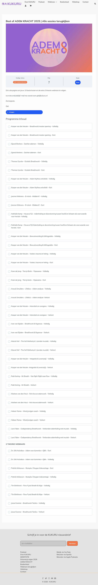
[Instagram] (49, 578)
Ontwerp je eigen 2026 (28, 559)
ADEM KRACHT (26, 562)
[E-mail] (55, 578)
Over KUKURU (25, 554)
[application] (56, 2)
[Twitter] (46, 578)
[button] (95, 4)
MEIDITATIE (24, 557)
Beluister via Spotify (64, 554)
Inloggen (11, 112)
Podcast (23, 552)
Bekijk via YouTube (64, 552)
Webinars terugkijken (28, 567)
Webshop (23, 569)
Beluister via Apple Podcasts (67, 557)
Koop (77, 82)
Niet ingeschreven (20, 82)
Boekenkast (24, 564)
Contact (23, 572)
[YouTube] (52, 578)
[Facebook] (43, 578)
